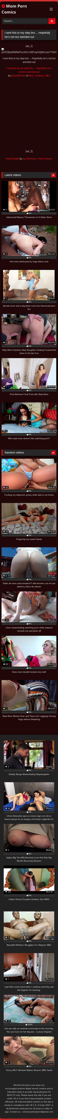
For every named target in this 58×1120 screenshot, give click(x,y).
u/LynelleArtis (18, 75)
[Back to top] (48, 1111)
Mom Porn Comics (14, 9)
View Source (45, 158)
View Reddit (12, 158)
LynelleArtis (29, 158)
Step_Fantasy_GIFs (39, 75)
